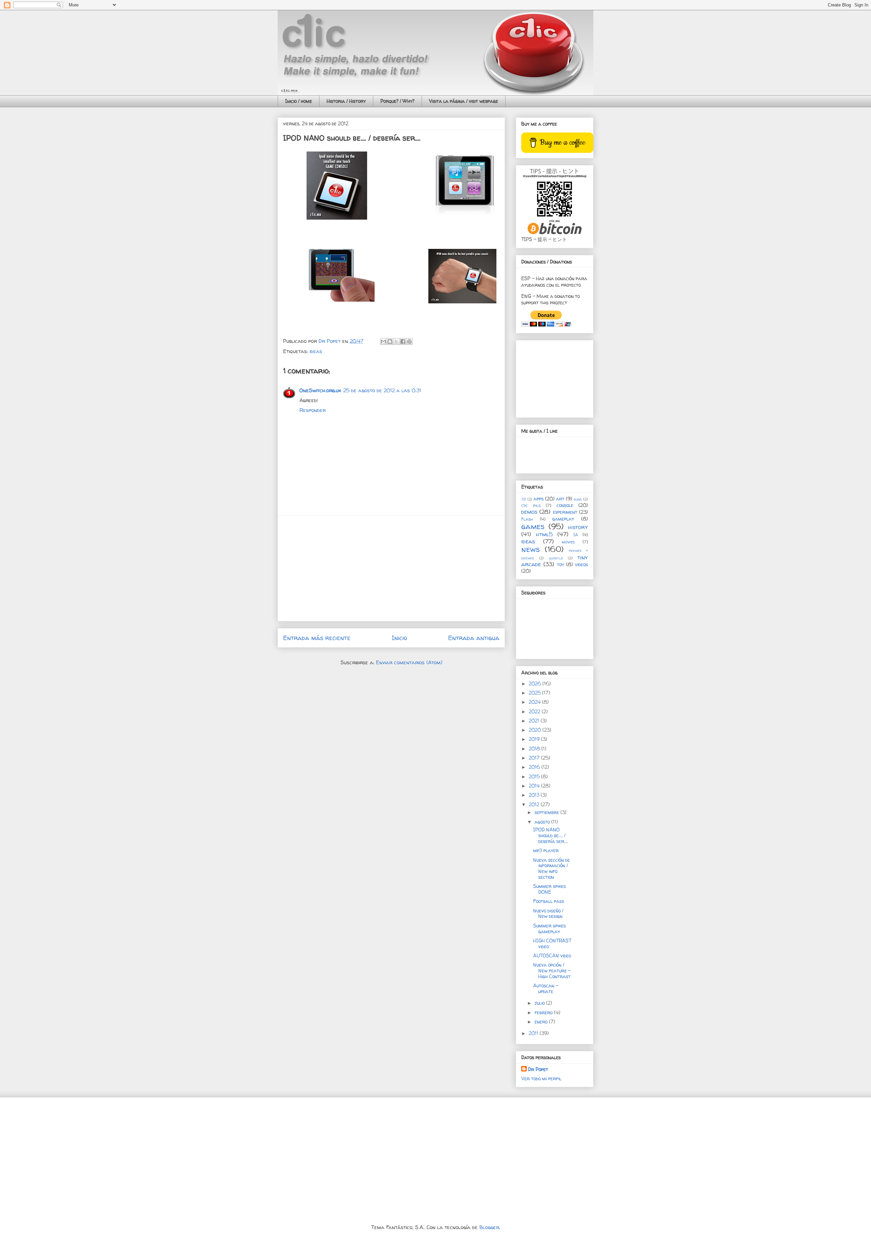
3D (523, 499)
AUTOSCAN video (552, 955)
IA (575, 535)
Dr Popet (538, 1069)
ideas (316, 351)
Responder (312, 410)
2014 (535, 785)
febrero (544, 1012)
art (560, 498)
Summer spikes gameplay (549, 928)
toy (560, 564)
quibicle (556, 558)
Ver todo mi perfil (541, 1078)
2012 (535, 804)
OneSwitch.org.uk (320, 390)
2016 (535, 767)
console (565, 505)
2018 (535, 748)
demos (529, 511)
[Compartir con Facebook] (402, 341)
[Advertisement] (391, 568)
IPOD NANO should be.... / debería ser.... (550, 835)
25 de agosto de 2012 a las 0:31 (382, 390)
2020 (535, 730)
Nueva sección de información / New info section (551, 868)
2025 (535, 692)
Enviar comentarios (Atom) (409, 662)
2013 (535, 795)
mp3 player (546, 850)
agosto (543, 821)
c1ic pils (531, 505)
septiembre (547, 812)
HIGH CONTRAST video (552, 943)
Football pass (548, 901)
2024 (535, 702)
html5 (544, 534)
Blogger (489, 1227)
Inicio (399, 638)
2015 (535, 776)
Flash (527, 519)
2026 (535, 683)
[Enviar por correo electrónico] (383, 341)
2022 (535, 711)
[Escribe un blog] (390, 341)
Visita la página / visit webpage (463, 101)
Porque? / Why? (397, 101)
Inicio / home (298, 101)
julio (540, 1003)
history (578, 527)
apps (538, 498)
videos (581, 564)
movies (568, 542)
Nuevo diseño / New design (548, 913)
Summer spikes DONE (549, 889)
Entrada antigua (473, 638)
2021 (535, 720)
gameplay (563, 518)
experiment (565, 512)
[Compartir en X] (396, 341)
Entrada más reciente (316, 638)
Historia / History (346, 101)
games (532, 526)
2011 (534, 1033)
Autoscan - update (545, 988)
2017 (535, 757)
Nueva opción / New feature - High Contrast (552, 970)
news (530, 549)
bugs (578, 499)
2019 (535, 739)
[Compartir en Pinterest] (409, 341)
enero (542, 1021)
